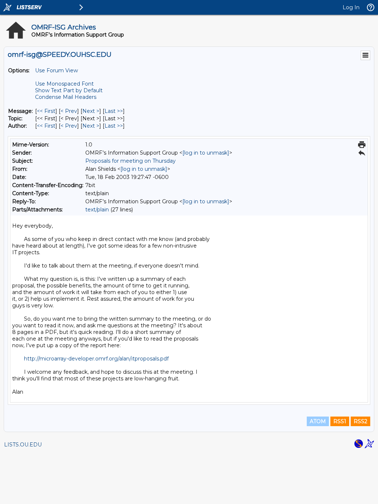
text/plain (97, 209)
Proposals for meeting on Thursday (130, 161)
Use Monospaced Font (64, 83)
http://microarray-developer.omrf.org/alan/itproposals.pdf (96, 358)
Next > (90, 111)
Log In (351, 7)
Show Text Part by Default (69, 90)
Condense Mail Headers (65, 97)
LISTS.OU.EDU (23, 444)
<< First (46, 111)
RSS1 (339, 421)
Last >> (113, 111)
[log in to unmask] (205, 152)
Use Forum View (56, 70)
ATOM (318, 421)
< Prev (69, 111)
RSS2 (360, 421)
